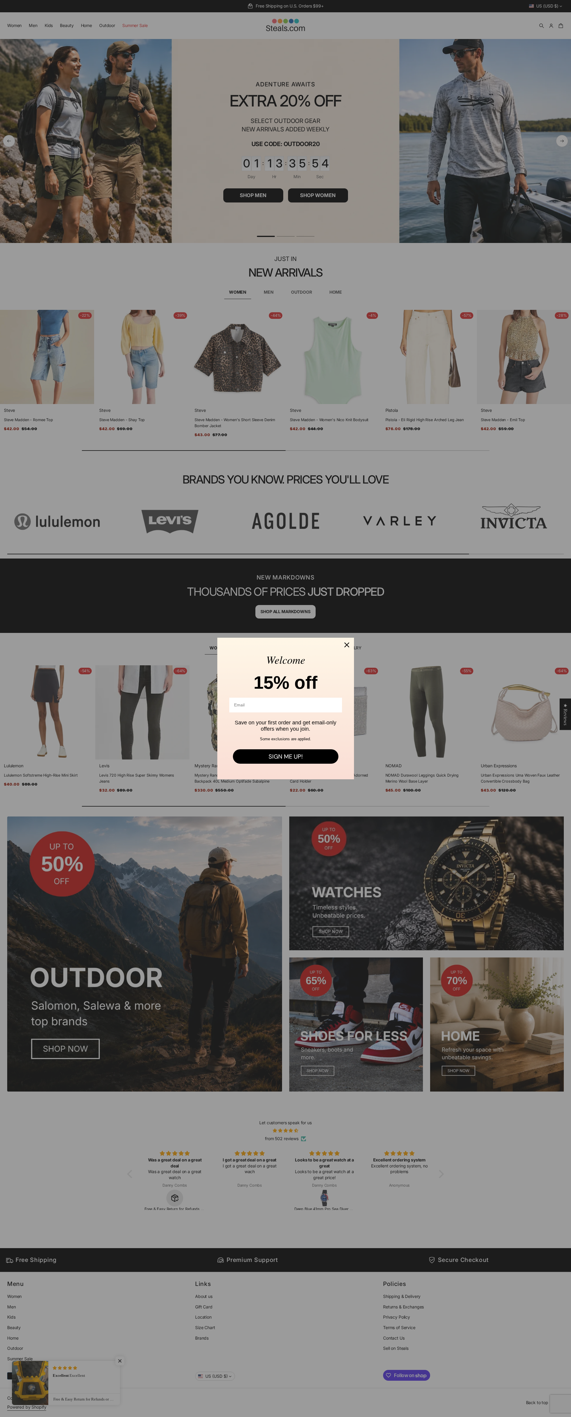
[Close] (347, 645)
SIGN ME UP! (286, 756)
